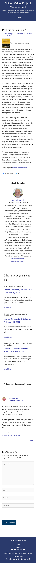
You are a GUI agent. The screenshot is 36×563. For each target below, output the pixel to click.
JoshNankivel (13, 398)
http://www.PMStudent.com (11, 435)
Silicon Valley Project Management (18, 5)
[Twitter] (12, 549)
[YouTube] (15, 549)
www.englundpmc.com (19, 168)
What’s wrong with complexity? (15, 286)
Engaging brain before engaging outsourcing (15, 315)
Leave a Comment (11, 290)
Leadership (19, 34)
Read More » (8, 308)
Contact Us (13, 540)
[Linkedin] (21, 549)
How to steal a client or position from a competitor (18, 344)
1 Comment (28, 34)
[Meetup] (24, 549)
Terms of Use (21, 540)
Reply (32, 441)
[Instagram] (18, 549)
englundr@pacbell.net (18, 259)
